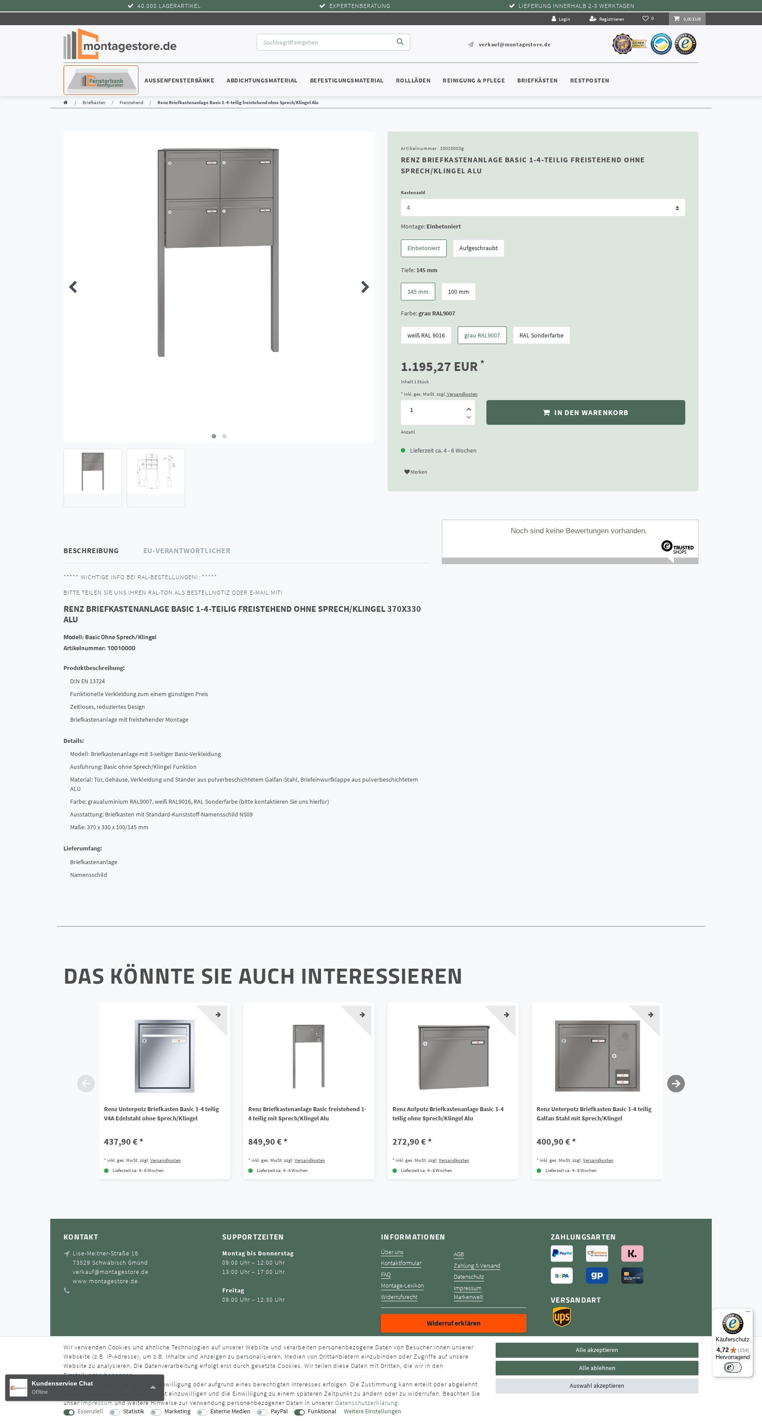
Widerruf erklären (454, 1322)
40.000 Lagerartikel (169, 6)
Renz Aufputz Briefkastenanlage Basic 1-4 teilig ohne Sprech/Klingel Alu (448, 1113)
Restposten (589, 80)
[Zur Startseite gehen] (66, 102)
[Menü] (748, 1313)
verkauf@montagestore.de (514, 44)
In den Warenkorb (590, 412)
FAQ (386, 1274)
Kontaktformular (401, 1263)
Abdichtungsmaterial (262, 80)
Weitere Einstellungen (372, 1411)
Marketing (177, 1411)
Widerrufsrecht (399, 1297)
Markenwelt (468, 1297)
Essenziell (90, 1411)
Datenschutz (469, 1277)
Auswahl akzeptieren (597, 1385)
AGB (459, 1254)
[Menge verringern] (469, 418)
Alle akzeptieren (597, 1350)
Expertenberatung (359, 6)
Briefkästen (537, 80)
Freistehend (131, 102)
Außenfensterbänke (179, 80)
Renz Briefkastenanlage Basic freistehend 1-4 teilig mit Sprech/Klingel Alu (307, 1113)
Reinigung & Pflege (474, 80)
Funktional (322, 1411)
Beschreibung (91, 550)
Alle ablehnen (597, 1368)
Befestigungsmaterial (347, 80)
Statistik (133, 1411)
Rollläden (413, 80)
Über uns (392, 1252)
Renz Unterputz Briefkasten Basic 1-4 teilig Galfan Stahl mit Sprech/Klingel (594, 1113)
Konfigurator (90, 72)
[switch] (733, 1367)
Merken (418, 471)
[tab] (104, 550)
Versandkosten (462, 394)
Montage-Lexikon (402, 1285)
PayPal (279, 1411)
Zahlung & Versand (477, 1265)
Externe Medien (230, 1411)
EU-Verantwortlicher (187, 550)
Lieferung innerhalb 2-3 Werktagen (577, 6)
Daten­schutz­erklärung (366, 1403)
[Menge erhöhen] (469, 406)
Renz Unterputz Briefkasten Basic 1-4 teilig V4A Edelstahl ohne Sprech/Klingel (161, 1113)
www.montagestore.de (105, 1281)
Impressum (468, 1288)
